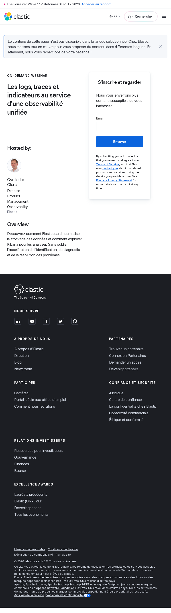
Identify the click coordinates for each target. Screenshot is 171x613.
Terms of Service (107, 164)
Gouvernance (25, 457)
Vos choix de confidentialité (64, 595)
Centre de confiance (125, 399)
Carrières (21, 393)
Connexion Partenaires (127, 355)
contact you (110, 168)
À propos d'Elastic (29, 349)
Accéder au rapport (96, 4)
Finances (21, 464)
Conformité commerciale (129, 413)
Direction (21, 355)
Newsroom (23, 369)
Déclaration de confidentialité (33, 554)
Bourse (20, 470)
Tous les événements (31, 514)
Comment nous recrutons (34, 406)
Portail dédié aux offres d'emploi (40, 399)
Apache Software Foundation (55, 588)
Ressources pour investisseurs (38, 450)
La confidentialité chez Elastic (133, 406)
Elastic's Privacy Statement (114, 180)
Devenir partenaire (123, 369)
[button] (160, 46)
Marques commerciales (29, 549)
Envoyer (119, 142)
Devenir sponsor (27, 508)
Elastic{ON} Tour (27, 501)
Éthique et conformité (126, 419)
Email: (100, 118)
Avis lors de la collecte (29, 595)
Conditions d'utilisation (63, 549)
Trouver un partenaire (126, 349)
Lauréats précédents (30, 494)
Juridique (116, 393)
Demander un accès (125, 362)
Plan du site (63, 554)
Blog (18, 362)
